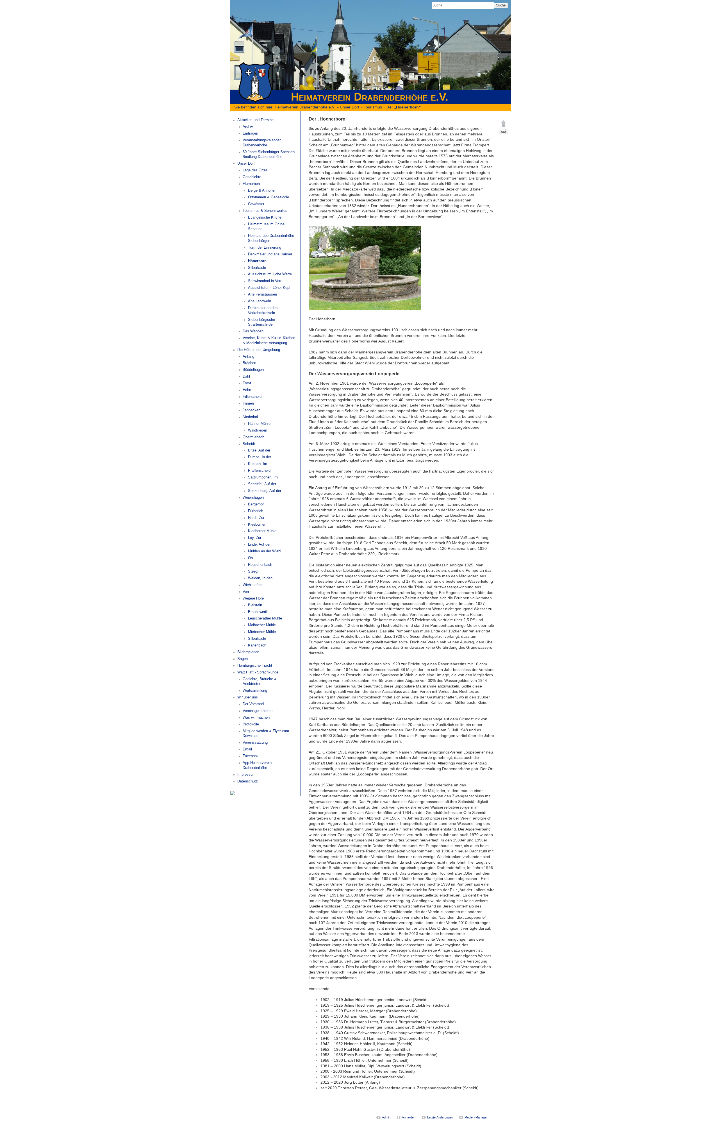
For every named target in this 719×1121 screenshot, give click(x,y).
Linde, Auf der (259, 544)
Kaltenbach (257, 645)
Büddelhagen (253, 370)
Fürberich (255, 511)
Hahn (247, 390)
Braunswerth (258, 612)
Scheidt (249, 444)
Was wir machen (256, 718)
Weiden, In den (260, 578)
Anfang (248, 356)
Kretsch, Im (257, 464)
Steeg (253, 571)
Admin (386, 1117)
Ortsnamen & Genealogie (268, 197)
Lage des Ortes (255, 170)
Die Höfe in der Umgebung (258, 350)
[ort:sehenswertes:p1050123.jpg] (365, 267)
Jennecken (251, 410)
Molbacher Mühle (262, 625)
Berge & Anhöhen (262, 190)
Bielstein (255, 605)
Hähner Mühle (259, 424)
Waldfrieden (257, 430)
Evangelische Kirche (264, 217)
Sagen (242, 659)
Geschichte (252, 177)
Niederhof (250, 417)
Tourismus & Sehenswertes (265, 211)
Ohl (251, 558)
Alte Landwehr (259, 301)
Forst (247, 383)
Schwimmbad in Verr (264, 281)
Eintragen (250, 133)
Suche (501, 5)
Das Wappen (253, 331)
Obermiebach (253, 437)
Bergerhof (256, 504)
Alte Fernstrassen (262, 294)
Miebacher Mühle (262, 632)
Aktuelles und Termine (255, 120)
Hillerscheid (252, 397)
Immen (248, 403)
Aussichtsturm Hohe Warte (270, 274)
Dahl (246, 376)
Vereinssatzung (255, 743)
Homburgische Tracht (254, 666)
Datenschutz (247, 781)
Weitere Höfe (253, 598)
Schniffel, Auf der (262, 484)
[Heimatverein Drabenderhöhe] (232, 793)
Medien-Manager (476, 1117)
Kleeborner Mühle (262, 531)
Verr (246, 592)
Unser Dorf (349, 107)
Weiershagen (253, 498)
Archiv (248, 127)
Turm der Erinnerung (264, 247)
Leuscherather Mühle (265, 618)
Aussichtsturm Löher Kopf (269, 288)
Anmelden (408, 1117)
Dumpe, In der (259, 457)
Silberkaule (257, 268)
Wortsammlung (255, 691)
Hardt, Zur (256, 518)
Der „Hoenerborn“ (403, 107)
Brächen (249, 363)
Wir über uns (247, 697)
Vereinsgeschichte (257, 711)
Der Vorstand (253, 704)
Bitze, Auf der (259, 450)
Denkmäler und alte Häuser (270, 254)
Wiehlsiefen (252, 585)
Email (247, 749)
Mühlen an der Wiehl (264, 551)
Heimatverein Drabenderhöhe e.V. (305, 107)
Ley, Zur (254, 538)
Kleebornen (257, 525)
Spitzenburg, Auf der (264, 491)
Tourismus (373, 107)
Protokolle (251, 724)
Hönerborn (257, 261)
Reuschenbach (260, 565)
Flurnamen (251, 184)
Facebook (251, 756)
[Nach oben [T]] (503, 123)
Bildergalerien (248, 652)
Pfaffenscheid (259, 471)
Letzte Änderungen (440, 1117)
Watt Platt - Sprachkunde (257, 672)
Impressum (246, 775)
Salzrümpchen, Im (263, 477)
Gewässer (256, 204)
